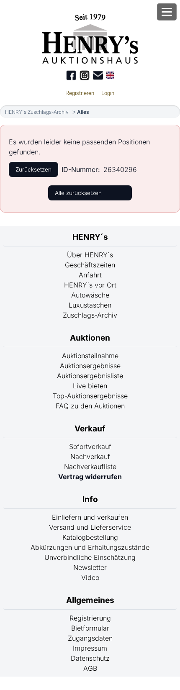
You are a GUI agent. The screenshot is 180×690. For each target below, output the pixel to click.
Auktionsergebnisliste (90, 376)
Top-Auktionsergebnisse (90, 396)
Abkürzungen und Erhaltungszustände (90, 547)
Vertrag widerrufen (90, 476)
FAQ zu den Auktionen (90, 406)
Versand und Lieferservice (90, 527)
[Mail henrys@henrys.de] (98, 75)
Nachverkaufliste (90, 466)
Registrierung (90, 618)
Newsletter (90, 567)
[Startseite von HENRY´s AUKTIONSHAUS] (90, 61)
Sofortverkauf (90, 446)
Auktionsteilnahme (90, 355)
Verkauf (90, 428)
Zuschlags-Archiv (90, 315)
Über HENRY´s (90, 255)
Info (90, 499)
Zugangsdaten (90, 638)
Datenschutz (90, 658)
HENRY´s (90, 237)
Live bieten (90, 386)
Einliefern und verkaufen (90, 517)
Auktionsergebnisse (90, 366)
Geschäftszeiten (90, 265)
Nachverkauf (90, 456)
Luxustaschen (90, 305)
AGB (90, 668)
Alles (83, 112)
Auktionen (90, 338)
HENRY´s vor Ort (90, 285)
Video (90, 577)
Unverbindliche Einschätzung (90, 557)
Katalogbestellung (90, 537)
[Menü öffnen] (167, 12)
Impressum (90, 648)
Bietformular (90, 628)
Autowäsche (90, 295)
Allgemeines (90, 600)
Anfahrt (90, 275)
